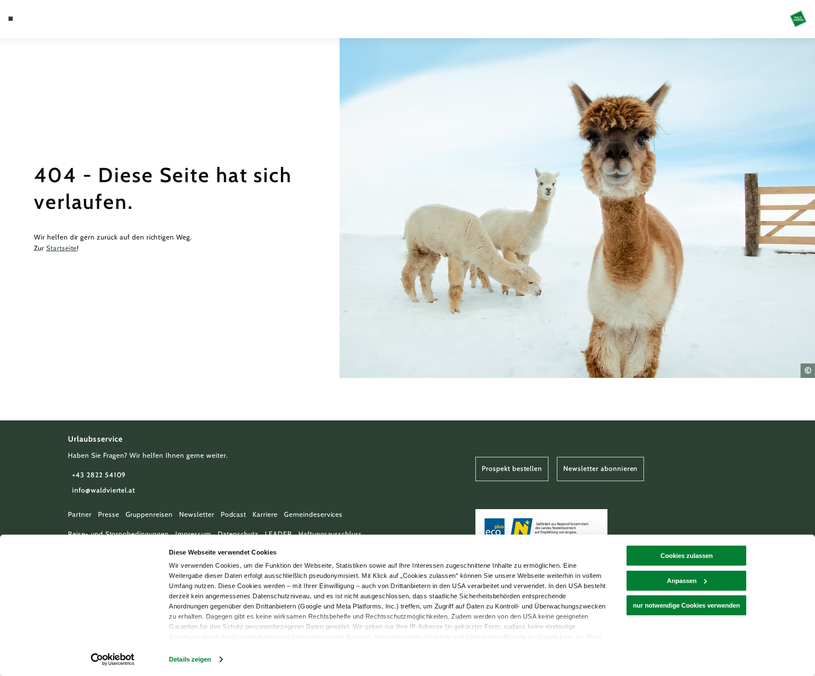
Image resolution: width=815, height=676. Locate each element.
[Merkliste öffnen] (47, 19)
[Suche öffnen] (59, 19)
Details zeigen (190, 659)
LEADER (278, 534)
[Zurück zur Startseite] (798, 19)
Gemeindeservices (313, 514)
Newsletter (196, 514)
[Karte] (34, 19)
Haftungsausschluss (330, 534)
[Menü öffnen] (10, 19)
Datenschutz (238, 534)
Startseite (61, 248)
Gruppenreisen (149, 514)
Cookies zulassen (686, 555)
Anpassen (682, 580)
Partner (80, 514)
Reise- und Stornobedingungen (118, 534)
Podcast (234, 514)
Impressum (193, 534)
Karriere (265, 514)
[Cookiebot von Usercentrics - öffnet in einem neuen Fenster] (113, 659)
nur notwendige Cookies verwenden (686, 605)
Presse (108, 514)
